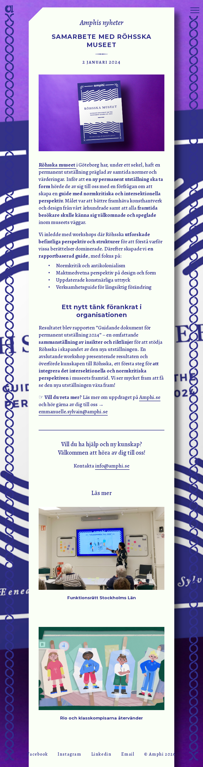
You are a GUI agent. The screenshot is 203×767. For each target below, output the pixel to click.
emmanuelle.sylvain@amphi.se (73, 411)
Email (127, 754)
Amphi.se (149, 397)
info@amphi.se (112, 465)
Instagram (69, 754)
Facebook (37, 754)
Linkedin (101, 754)
